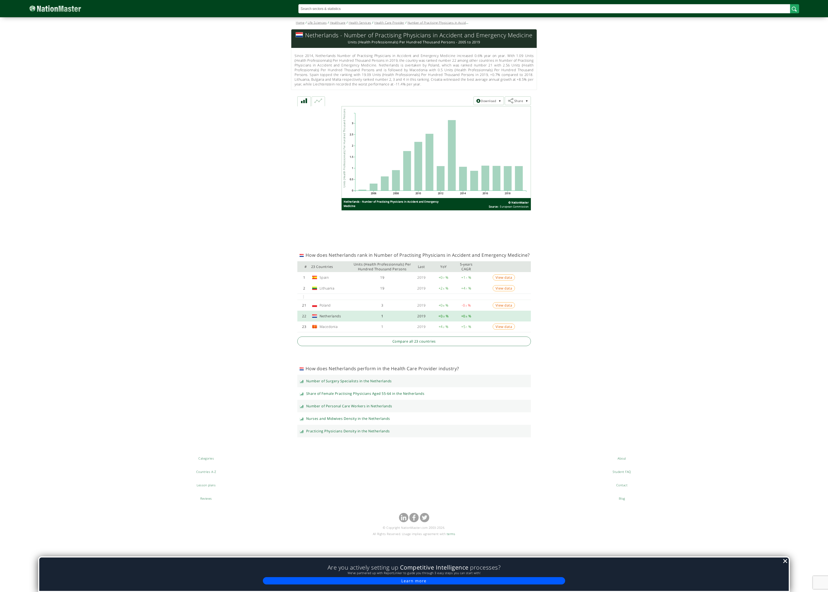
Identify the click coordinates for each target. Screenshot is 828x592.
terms (451, 534)
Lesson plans (206, 485)
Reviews (206, 498)
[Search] (794, 8)
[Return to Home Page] (62, 9)
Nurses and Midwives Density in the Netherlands (348, 418)
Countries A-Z (206, 471)
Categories (206, 458)
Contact (622, 485)
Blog (622, 498)
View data (504, 277)
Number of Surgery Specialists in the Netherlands (349, 381)
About (622, 458)
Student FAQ (622, 471)
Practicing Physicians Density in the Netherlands (348, 431)
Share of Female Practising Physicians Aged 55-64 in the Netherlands (365, 393)
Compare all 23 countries (414, 341)
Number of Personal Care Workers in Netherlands (349, 406)
